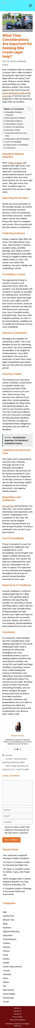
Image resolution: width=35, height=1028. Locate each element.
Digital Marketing (11, 931)
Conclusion (10, 148)
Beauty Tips (8, 920)
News (5, 978)
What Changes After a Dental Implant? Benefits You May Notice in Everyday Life (17, 881)
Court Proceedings (13, 142)
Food (5, 955)
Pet (4, 986)
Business (7, 927)
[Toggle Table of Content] (28, 109)
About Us (17, 1008)
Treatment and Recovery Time (16, 134)
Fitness (6, 951)
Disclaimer (17, 1014)
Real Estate (8, 990)
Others (6, 982)
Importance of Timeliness (17, 145)
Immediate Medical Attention (13, 113)
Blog (5, 923)
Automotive (8, 916)
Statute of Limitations (14, 127)
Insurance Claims (12, 130)
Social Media (9, 994)
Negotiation (8, 506)
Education (7, 935)
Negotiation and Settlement (17, 139)
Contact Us (18, 1011)
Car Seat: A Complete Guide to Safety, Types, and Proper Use (16, 872)
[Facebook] (15, 749)
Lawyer (9, 755)
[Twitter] (20, 749)
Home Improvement (12, 966)
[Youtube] (17, 749)
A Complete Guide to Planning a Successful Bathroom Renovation (17, 891)
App (5, 912)
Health (6, 962)
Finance (6, 947)
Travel (6, 1001)
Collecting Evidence (13, 121)
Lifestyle (7, 974)
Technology (8, 998)
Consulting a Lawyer (14, 124)
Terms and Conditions (17, 1020)
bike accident (16, 163)
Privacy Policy (17, 1017)
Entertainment (9, 939)
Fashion (6, 943)
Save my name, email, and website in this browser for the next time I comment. (17, 830)
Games (6, 959)
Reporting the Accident (15, 118)
